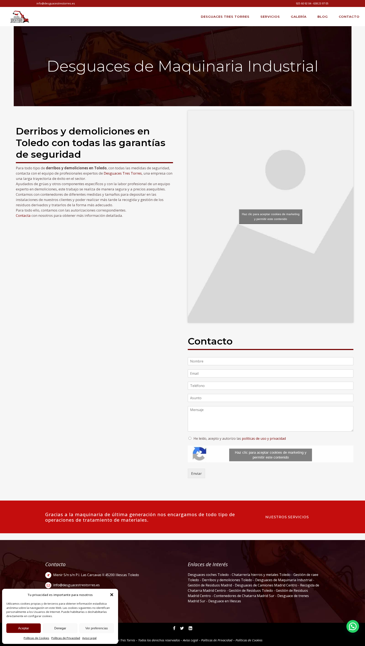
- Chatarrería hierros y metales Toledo (259, 574)
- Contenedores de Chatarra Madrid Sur (243, 595)
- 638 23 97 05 (319, 3)
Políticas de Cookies (36, 638)
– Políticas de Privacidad (215, 640)
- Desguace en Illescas (223, 601)
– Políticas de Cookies (247, 640)
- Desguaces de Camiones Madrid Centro (265, 585)
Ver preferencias (96, 628)
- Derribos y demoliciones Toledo (225, 580)
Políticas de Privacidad (65, 638)
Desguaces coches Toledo (208, 574)
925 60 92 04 (303, 3)
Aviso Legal (89, 638)
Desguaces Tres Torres (123, 173)
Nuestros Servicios (287, 517)
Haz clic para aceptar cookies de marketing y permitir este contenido (271, 216)
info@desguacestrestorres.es (56, 3)
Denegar (60, 628)
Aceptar (23, 628)
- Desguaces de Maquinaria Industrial (282, 580)
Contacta (23, 215)
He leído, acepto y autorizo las (239, 438)
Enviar (196, 473)
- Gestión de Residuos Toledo (250, 590)
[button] (112, 595)
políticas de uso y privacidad (264, 438)
